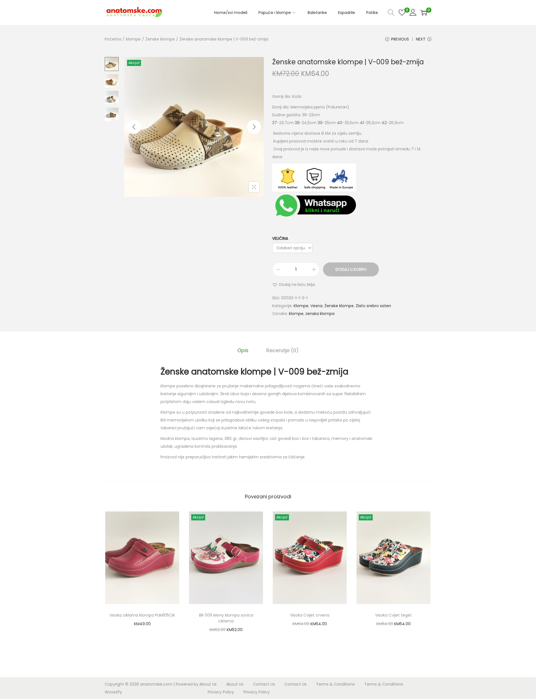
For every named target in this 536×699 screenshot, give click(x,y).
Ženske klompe (160, 39)
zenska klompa (319, 313)
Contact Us (264, 684)
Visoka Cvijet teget (393, 615)
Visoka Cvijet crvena (309, 615)
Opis (242, 350)
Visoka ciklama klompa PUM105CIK (142, 615)
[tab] (242, 350)
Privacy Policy (221, 692)
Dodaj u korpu (351, 269)
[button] (293, 284)
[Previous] (134, 127)
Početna (113, 39)
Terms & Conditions (335, 684)
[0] (402, 12)
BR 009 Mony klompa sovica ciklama (226, 618)
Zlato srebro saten (373, 306)
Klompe (133, 39)
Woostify (113, 692)
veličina (280, 238)
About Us (208, 684)
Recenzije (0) (282, 350)
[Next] (254, 127)
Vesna (316, 306)
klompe (296, 313)
